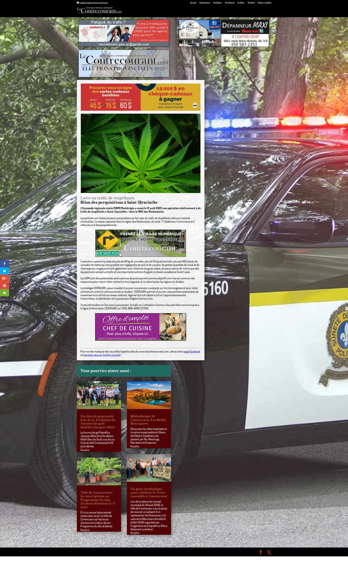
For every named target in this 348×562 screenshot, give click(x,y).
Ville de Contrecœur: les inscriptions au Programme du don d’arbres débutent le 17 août (97, 499)
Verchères (217, 3)
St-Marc (241, 3)
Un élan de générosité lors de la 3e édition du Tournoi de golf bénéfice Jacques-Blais (97, 422)
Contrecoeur (204, 3)
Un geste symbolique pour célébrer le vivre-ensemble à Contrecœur (148, 493)
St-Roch (251, 3)
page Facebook (192, 351)
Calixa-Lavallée (264, 3)
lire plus (84, 450)
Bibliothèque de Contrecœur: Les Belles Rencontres (148, 420)
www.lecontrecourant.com (154, 351)
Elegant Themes (97, 552)
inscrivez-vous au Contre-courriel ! (102, 355)
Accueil (193, 3)
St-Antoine (230, 3)
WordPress (129, 552)
